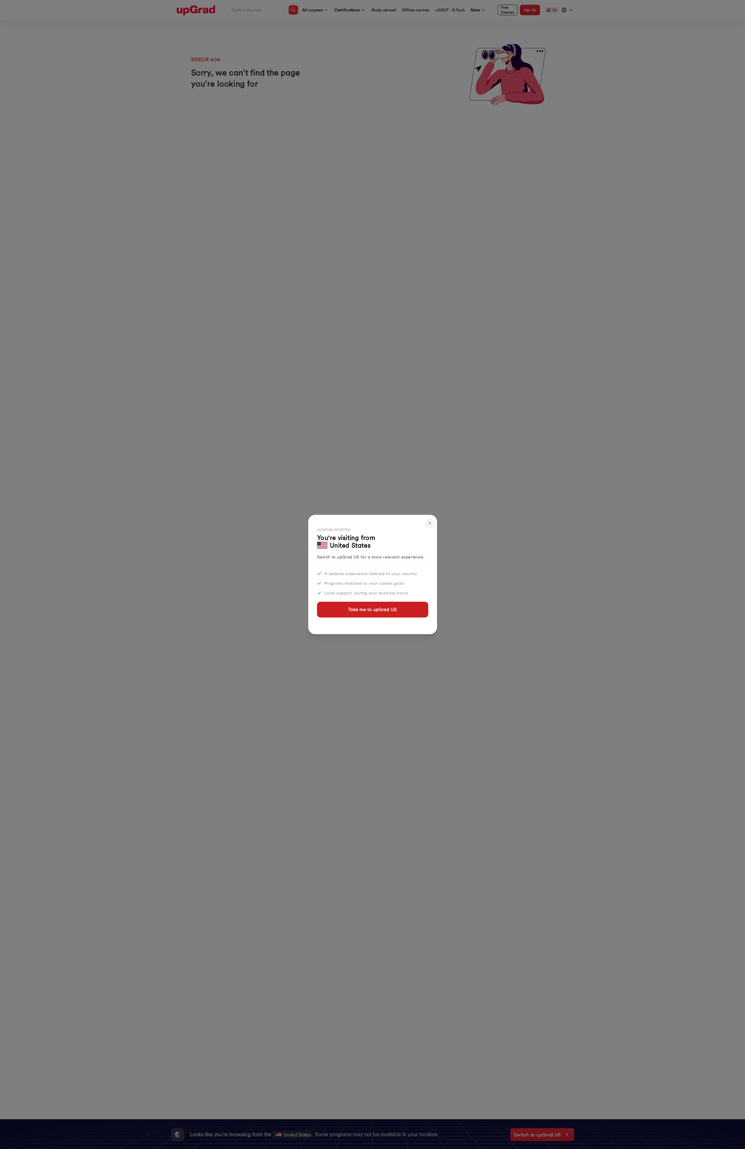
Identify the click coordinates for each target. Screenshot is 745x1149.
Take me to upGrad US (372, 609)
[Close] (430, 523)
